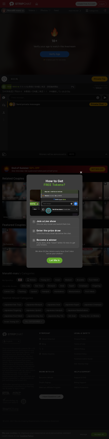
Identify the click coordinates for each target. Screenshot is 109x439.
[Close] (81, 172)
